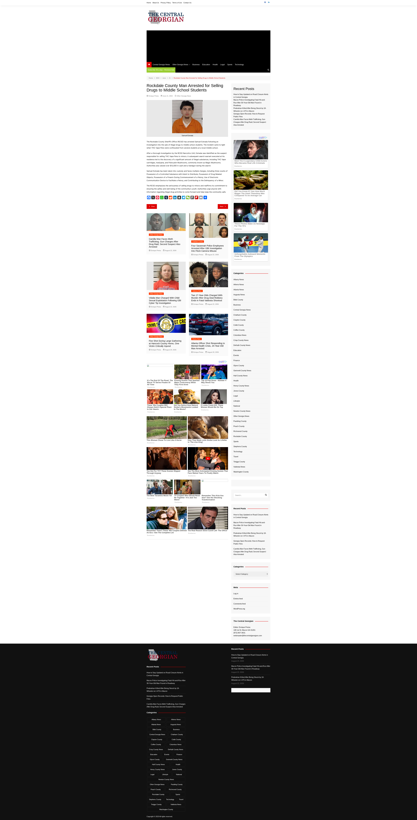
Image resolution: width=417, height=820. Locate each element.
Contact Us (187, 3)
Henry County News (241, 386)
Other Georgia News (180, 65)
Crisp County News (240, 340)
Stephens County (240, 446)
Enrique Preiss (154, 96)
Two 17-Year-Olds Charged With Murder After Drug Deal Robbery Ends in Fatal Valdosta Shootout (207, 298)
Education (206, 65)
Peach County (238, 426)
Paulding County (239, 421)
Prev (153, 206)
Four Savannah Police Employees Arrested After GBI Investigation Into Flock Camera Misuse (207, 248)
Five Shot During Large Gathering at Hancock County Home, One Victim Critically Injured (165, 343)
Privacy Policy (166, 3)
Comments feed (239, 604)
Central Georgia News (161, 65)
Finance (236, 360)
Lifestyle (236, 401)
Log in (235, 593)
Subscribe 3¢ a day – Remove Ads (161, 70)
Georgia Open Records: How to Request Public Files (249, 542)
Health (215, 65)
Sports (229, 65)
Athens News (238, 284)
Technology (239, 65)
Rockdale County (240, 436)
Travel (235, 457)
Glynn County (238, 365)
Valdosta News (197, 291)
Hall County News (240, 376)
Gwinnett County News (242, 370)
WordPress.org (239, 609)
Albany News (238, 279)
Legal (222, 65)
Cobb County (238, 325)
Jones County (238, 391)
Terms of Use (177, 3)
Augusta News (239, 295)
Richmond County (240, 431)
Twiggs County (239, 462)
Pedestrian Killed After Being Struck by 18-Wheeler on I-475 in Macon (249, 534)
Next (221, 206)
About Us (155, 3)
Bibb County (238, 300)
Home (149, 3)
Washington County (241, 472)
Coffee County (239, 330)
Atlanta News (196, 339)
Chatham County (197, 241)
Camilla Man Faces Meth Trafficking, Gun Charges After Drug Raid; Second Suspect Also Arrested (249, 122)
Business (196, 65)
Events (236, 355)
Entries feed (238, 599)
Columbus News (239, 335)
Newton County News (241, 411)
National (236, 406)
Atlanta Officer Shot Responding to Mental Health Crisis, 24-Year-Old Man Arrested (208, 346)
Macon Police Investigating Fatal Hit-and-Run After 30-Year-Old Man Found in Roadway (249, 102)
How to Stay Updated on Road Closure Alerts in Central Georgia (250, 516)
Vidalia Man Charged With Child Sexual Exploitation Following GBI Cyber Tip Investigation (165, 300)
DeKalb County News (241, 345)
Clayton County (239, 320)
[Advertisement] (208, 45)
